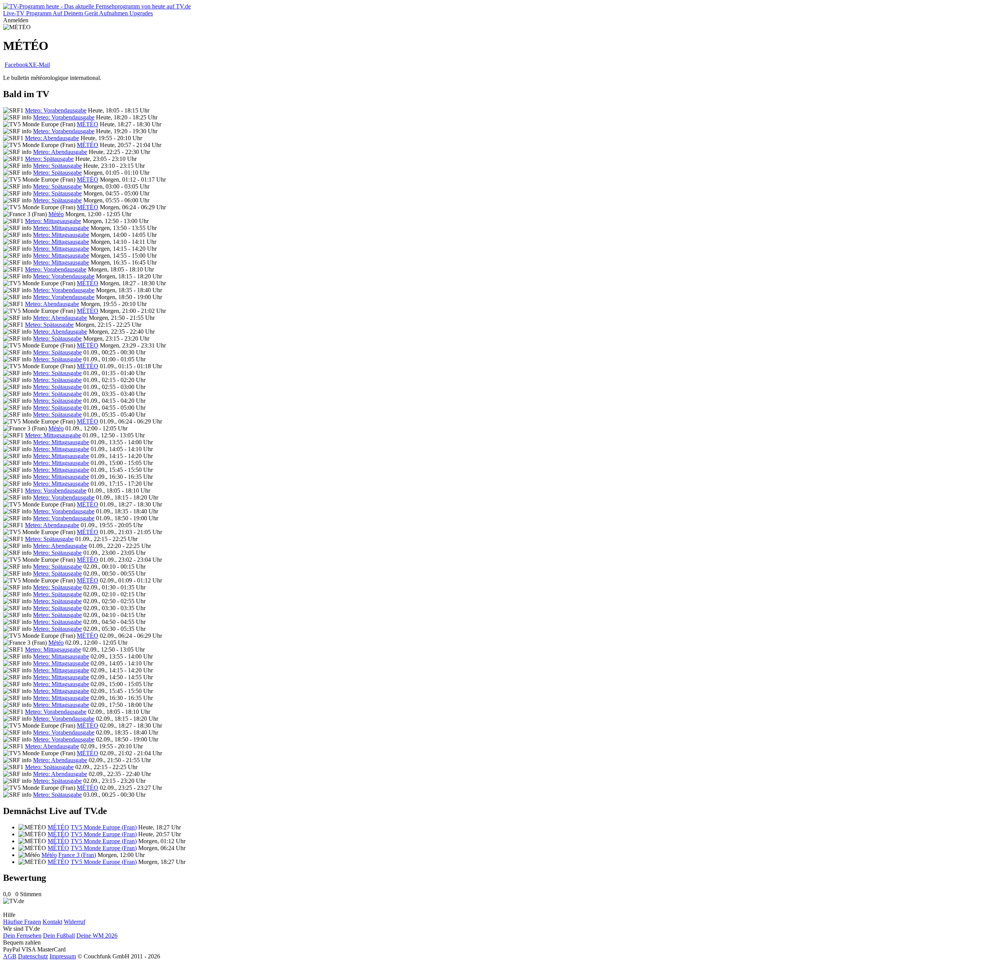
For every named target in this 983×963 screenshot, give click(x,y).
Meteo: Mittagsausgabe (53, 221)
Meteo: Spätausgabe (49, 159)
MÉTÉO (87, 124)
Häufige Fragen (22, 921)
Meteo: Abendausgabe (52, 138)
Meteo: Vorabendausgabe (55, 110)
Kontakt (52, 921)
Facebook (16, 64)
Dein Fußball (59, 935)
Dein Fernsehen (22, 935)
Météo (56, 214)
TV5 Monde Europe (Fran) (104, 827)
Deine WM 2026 (96, 935)
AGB (10, 956)
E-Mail (41, 64)
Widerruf (74, 921)
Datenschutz (33, 956)
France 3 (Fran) (77, 855)
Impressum (63, 956)
